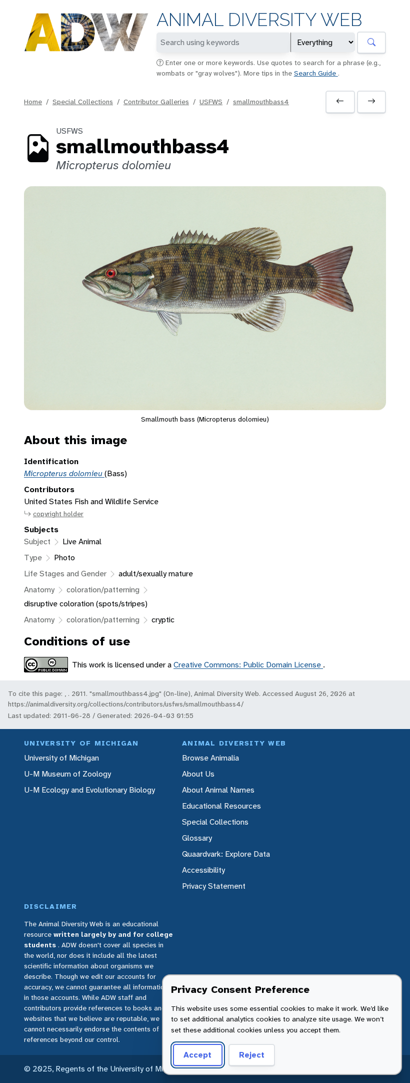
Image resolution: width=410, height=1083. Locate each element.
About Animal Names (218, 790)
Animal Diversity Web (259, 20)
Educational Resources (221, 806)
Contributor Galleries (156, 101)
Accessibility (203, 870)
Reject (251, 1054)
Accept (198, 1054)
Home (33, 101)
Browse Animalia (210, 758)
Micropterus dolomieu (64, 473)
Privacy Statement (214, 886)
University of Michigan (61, 758)
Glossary (197, 838)
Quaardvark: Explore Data (226, 854)
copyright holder (58, 513)
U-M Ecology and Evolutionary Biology (89, 790)
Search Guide (316, 73)
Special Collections (82, 101)
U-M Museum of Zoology (67, 774)
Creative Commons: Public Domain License (248, 664)
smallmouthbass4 (261, 101)
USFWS (211, 101)
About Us (198, 774)
